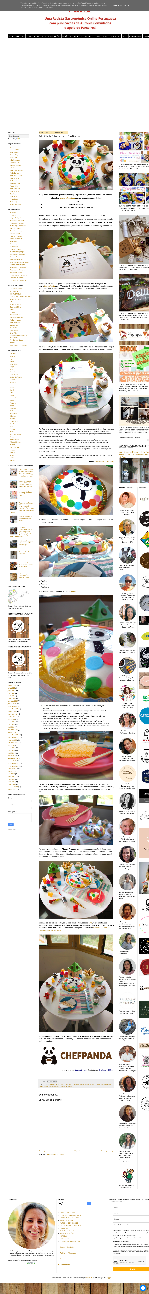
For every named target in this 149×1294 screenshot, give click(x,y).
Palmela (12, 419)
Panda (46, 1086)
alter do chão (14, 447)
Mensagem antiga (107, 1151)
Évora (12, 458)
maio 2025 (11, 693)
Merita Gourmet (15, 320)
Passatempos (14, 244)
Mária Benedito (15, 189)
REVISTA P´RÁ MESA (67, 1213)
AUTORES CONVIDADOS (69, 1223)
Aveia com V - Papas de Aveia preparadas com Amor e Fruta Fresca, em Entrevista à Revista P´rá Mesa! (26, 473)
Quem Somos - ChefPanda (104, 462)
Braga (12, 366)
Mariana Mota (14, 178)
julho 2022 (11, 774)
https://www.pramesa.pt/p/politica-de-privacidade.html (129, 1238)
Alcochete (13, 353)
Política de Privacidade (68, 1253)
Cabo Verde (14, 374)
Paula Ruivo (14, 196)
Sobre (62, 1259)
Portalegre (13, 424)
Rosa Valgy (13, 333)
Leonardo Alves (15, 162)
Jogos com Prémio (16, 272)
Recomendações (54, 1086)
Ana (11, 147)
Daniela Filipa (14, 155)
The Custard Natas (16, 340)
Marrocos (13, 403)
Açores (12, 361)
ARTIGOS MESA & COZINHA (70, 1241)
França (12, 387)
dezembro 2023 (13, 735)
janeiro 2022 (12, 789)
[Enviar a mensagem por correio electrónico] (43, 1081)
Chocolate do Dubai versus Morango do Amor (25, 494)
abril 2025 (11, 696)
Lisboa (12, 395)
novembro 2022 (13, 766)
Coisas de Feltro (15, 299)
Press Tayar (14, 330)
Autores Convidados (17, 278)
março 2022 (12, 784)
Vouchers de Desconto (17, 270)
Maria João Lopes (16, 176)
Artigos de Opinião (62, 1084)
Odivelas (13, 416)
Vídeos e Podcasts (16, 239)
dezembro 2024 (13, 706)
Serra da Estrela (15, 434)
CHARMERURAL (15, 294)
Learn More (117, 5)
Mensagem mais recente (47, 1151)
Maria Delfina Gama (16, 170)
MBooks (12, 312)
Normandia (13, 413)
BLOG (124, 36)
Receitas (13, 212)
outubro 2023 (12, 740)
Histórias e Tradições (17, 220)
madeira (12, 452)
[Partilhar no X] (52, 1082)
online (41, 1086)
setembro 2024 (13, 714)
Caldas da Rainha (16, 377)
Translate (24, 139)
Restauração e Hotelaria (18, 225)
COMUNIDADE (135, 36)
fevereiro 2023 (13, 758)
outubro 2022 (12, 769)
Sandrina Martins (15, 204)
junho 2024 (11, 722)
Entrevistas (13, 215)
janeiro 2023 (12, 761)
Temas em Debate (66, 1086)
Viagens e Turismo (16, 236)
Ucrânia (12, 445)
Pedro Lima (14, 199)
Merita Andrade (15, 183)
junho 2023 (11, 748)
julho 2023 (11, 745)
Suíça (12, 437)
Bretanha (13, 372)
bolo (70, 1084)
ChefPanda (75, 1084)
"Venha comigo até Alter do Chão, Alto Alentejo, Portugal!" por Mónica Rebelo (25, 483)
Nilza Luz (13, 194)
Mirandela (13, 408)
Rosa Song (13, 202)
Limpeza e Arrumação (17, 265)
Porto (11, 426)
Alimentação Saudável (17, 254)
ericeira (12, 450)
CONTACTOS (115, 36)
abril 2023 (11, 753)
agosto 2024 (12, 717)
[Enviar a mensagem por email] (48, 1082)
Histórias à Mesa (15, 307)
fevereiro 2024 (13, 730)
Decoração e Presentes (18, 267)
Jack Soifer (13, 157)
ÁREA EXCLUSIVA (92, 36)
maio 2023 (11, 750)
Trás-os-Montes (15, 442)
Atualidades (14, 246)
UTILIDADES (78, 36)
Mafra (12, 400)
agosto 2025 (12, 685)
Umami (12, 343)
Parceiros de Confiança (18, 280)
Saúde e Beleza (15, 257)
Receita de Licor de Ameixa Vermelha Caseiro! (25, 518)
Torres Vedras (14, 439)
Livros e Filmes (15, 233)
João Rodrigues (15, 160)
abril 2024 (11, 727)
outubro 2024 (12, 711)
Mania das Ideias (15, 315)
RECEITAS (20, 36)
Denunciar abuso (65, 1265)
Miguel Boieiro (14, 186)
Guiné (12, 390)
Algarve (12, 359)
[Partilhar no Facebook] (54, 1082)
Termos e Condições (67, 1247)
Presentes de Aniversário (18, 275)
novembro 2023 (13, 737)
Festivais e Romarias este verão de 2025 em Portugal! (26, 543)
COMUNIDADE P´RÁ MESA (69, 1218)
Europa (12, 385)
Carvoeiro (13, 382)
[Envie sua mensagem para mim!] (143, 1288)
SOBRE (105, 36)
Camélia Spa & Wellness (24, 553)
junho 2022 (11, 776)
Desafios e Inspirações (17, 252)
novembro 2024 (13, 709)
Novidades (13, 241)
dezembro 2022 (13, 763)
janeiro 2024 (12, 732)
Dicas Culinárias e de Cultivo (19, 262)
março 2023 (12, 756)
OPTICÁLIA (14, 328)
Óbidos (12, 460)
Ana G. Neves (14, 149)
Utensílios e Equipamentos (19, 231)
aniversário (51, 1084)
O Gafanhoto (14, 325)
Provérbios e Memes (17, 223)
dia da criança (84, 1084)
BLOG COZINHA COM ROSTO (70, 1215)
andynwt (89, 1278)
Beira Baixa (13, 364)
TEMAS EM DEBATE (34, 36)
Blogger (108, 1278)
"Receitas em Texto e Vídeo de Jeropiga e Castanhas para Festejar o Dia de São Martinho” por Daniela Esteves (22, 507)
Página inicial (78, 1151)
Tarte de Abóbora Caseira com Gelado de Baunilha (26, 564)
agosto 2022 (12, 771)
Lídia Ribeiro (14, 168)
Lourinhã (13, 398)
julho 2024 (11, 719)
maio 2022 (11, 779)
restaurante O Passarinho (18, 345)
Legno (12, 309)
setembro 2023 (13, 743)
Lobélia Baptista (15, 165)
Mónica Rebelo (106, 1084)
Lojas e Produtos (95, 1084)
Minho (12, 406)
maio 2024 (11, 724)
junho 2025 (11, 691)
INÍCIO (11, 36)
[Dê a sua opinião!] (50, 1082)
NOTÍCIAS (66, 36)
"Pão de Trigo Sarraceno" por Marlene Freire (24, 575)
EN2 (11, 302)
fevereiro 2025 (13, 701)
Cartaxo (12, 379)
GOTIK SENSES (15, 304)
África (12, 455)
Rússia (12, 432)
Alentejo (12, 356)
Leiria (11, 392)
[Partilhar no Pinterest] (56, 1082)
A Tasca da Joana (16, 289)
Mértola (12, 411)
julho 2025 (11, 688)
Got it (126, 5)
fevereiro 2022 (13, 787)
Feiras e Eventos (15, 249)
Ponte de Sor (14, 421)
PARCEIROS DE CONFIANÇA (70, 1226)
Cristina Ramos (15, 152)
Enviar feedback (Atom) (55, 1154)
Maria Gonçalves (15, 173)
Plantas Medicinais (16, 259)
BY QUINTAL (14, 291)
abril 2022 (11, 782)
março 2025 (12, 698)
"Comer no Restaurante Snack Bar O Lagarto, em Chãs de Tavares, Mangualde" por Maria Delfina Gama (21, 532)
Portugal (12, 429)
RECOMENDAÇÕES (52, 36)
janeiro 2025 (12, 704)
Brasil (11, 369)
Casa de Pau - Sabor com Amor (21, 296)
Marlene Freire (15, 181)
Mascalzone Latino (16, 317)
